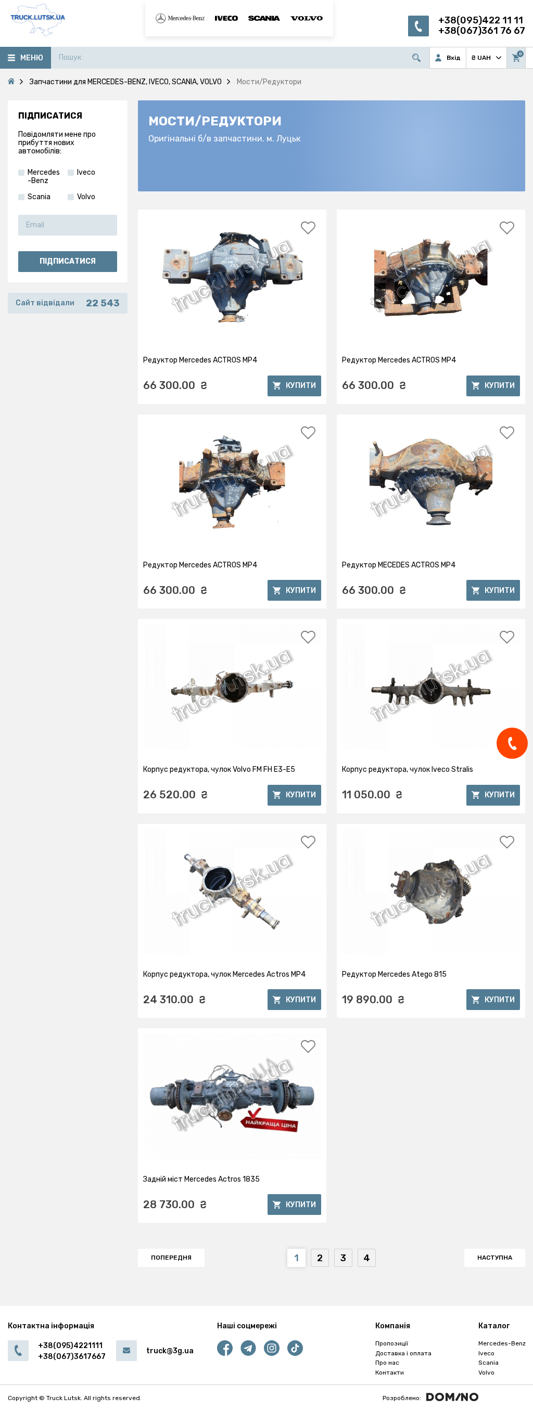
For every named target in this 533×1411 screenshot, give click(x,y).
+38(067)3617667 (72, 1356)
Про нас (387, 1362)
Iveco (486, 1353)
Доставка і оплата (403, 1353)
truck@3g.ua (170, 1351)
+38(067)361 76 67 (481, 30)
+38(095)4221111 (70, 1345)
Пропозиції (391, 1343)
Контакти (389, 1372)
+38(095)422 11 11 (480, 20)
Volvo (486, 1372)
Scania (488, 1362)
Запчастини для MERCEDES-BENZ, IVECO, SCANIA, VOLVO (126, 81)
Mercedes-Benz (502, 1343)
